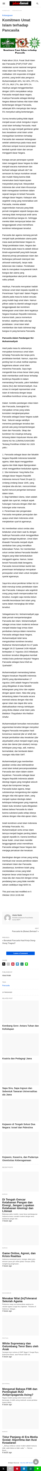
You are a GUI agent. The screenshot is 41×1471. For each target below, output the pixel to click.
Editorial (6, 1383)
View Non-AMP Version (26, 1463)
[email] (10, 1468)
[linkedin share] (17, 964)
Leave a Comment (20, 953)
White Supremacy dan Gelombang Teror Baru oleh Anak (20, 1346)
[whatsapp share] (21, 964)
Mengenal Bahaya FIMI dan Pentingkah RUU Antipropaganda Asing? (19, 1391)
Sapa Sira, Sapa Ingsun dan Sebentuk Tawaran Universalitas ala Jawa (19, 1091)
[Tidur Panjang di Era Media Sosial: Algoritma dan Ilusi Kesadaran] (20, 1419)
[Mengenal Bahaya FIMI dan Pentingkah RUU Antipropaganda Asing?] (20, 1371)
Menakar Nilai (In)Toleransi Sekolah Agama (19, 1300)
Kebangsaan (17, 10)
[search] (37, 3)
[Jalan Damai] (20, 3)
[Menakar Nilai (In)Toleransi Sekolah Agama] (20, 1280)
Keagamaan (6, 1293)
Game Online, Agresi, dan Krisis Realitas (19, 1255)
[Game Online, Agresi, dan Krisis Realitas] (20, 1235)
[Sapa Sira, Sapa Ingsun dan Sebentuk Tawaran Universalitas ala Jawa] (20, 1074)
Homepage (6, 10)
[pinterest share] (12, 964)
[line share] (26, 964)
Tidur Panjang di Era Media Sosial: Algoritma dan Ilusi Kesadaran (20, 1439)
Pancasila (6, 985)
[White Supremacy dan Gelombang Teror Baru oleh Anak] (20, 1325)
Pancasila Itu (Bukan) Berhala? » (25, 931)
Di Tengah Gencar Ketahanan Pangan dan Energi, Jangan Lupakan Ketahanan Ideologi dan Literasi (18, 1205)
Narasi (5, 1194)
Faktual (5, 1338)
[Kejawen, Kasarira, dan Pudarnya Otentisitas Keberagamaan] (20, 1143)
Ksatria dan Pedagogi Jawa (17, 1058)
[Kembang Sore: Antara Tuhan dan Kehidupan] (20, 1012)
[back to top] (36, 1462)
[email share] (8, 964)
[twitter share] (3, 964)
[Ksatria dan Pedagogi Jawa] (20, 1044)
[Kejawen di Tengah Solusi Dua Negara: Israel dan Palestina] (20, 1110)
